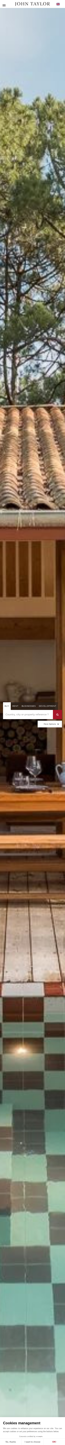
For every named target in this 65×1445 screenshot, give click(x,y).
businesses (29, 706)
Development (47, 706)
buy (7, 706)
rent (15, 706)
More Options (50, 724)
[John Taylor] (32, 4)
